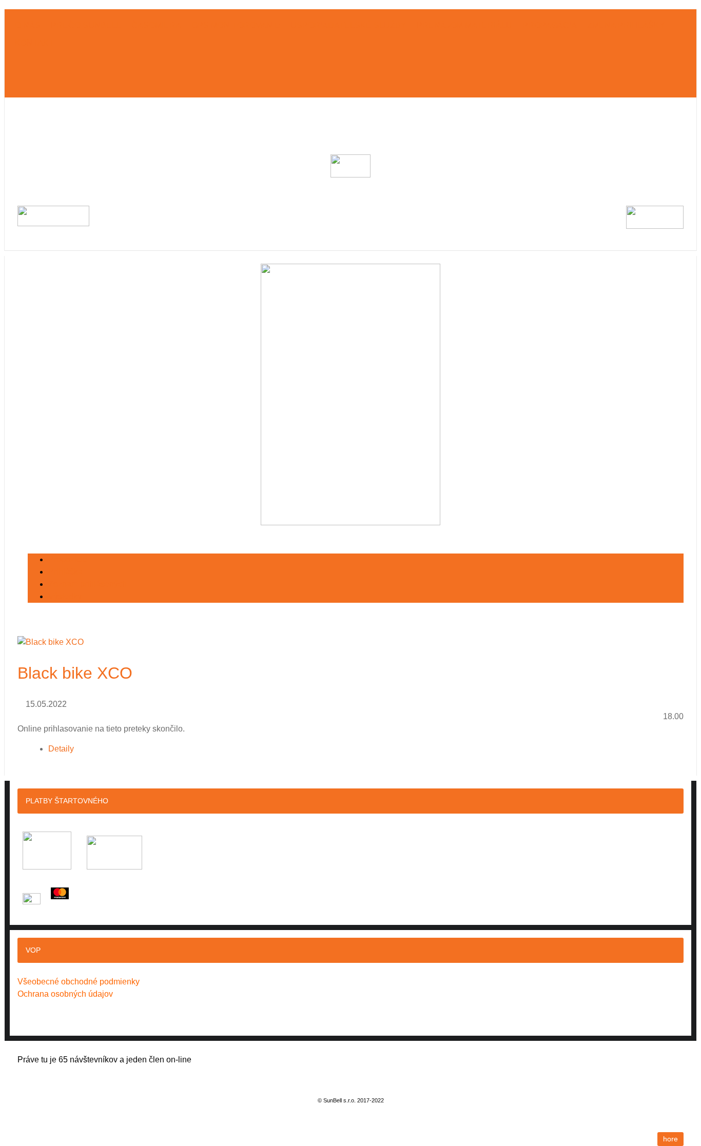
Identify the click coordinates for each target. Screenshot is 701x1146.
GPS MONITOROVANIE (235, 25)
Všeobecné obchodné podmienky (78, 981)
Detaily (61, 748)
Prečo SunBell (86, 25)
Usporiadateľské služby (348, 25)
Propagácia (549, 25)
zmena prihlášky (626, 25)
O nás (28, 25)
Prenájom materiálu (464, 25)
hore (670, 1139)
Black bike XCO (74, 673)
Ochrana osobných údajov (65, 994)
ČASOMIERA (156, 25)
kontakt (34, 42)
